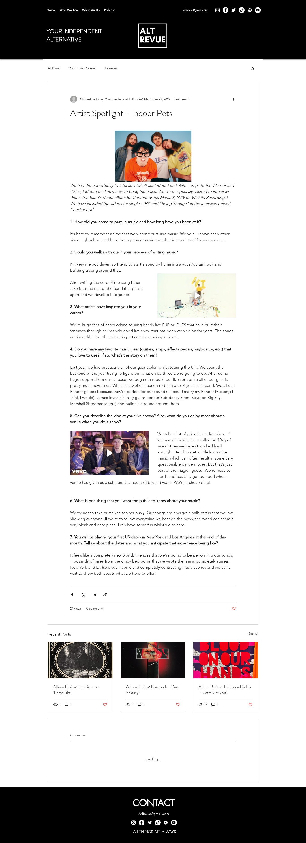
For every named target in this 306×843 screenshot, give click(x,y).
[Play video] (196, 295)
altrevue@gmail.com (195, 10)
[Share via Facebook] (72, 594)
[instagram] (217, 10)
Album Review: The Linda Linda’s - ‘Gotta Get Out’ (225, 690)
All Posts (54, 68)
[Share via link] (105, 594)
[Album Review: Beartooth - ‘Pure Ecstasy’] (153, 660)
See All (253, 634)
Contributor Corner (82, 68)
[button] (252, 68)
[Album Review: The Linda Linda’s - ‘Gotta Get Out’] (225, 660)
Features (111, 68)
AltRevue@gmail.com (153, 809)
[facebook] (225, 10)
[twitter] (234, 10)
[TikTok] (242, 10)
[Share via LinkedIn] (94, 594)
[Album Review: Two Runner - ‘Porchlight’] (80, 660)
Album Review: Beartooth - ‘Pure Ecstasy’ (152, 690)
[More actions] (233, 99)
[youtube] (258, 10)
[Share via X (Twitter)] (83, 594)
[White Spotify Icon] (250, 10)
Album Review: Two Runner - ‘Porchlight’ (76, 690)
